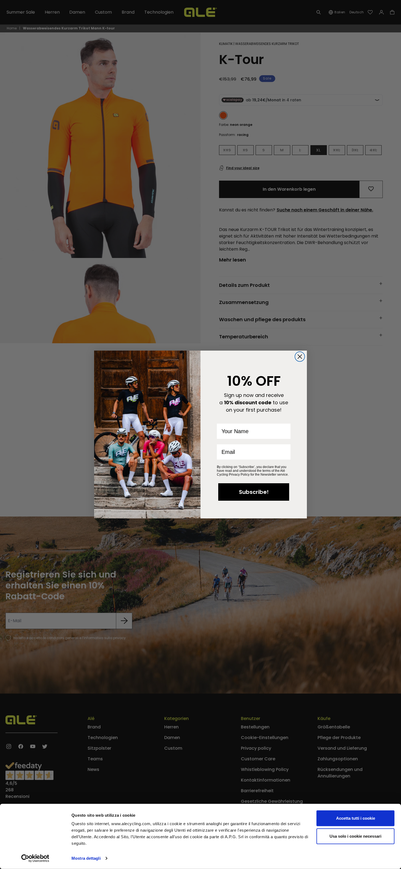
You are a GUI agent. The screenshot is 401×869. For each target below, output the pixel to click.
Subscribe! (254, 492)
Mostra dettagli (86, 858)
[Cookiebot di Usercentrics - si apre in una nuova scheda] (35, 858)
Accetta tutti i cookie (355, 818)
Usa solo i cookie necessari (355, 836)
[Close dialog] (300, 356)
